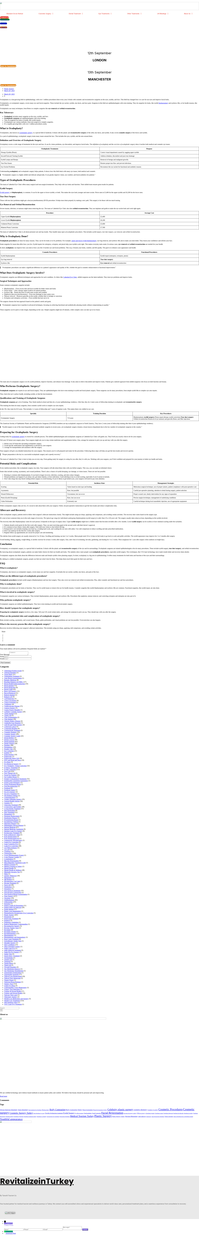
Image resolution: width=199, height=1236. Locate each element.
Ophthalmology (9, 900)
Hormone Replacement (11, 816)
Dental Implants (9, 741)
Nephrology (8, 887)
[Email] (53, 1229)
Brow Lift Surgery (10, 691)
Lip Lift (6, 850)
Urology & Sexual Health (12, 991)
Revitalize (7, 930)
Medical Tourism (9, 864)
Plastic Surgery (9, 89)
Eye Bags (7, 762)
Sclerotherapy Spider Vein (12, 941)
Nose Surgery (8, 896)
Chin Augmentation (10, 717)
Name (2, 656)
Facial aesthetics (88, 1113)
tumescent (148, 1116)
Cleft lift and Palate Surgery (13, 725)
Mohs (6, 874)
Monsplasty (8, 877)
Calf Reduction (9, 699)
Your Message (4, 654)
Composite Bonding (10, 728)
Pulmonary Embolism (11, 922)
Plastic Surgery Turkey (118, 1116)
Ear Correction (9, 751)
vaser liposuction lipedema (157, 1116)
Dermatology (8, 747)
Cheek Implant (9, 713)
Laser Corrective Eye (11, 844)
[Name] (14, 1229)
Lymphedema (8, 859)
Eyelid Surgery (69, 1113)
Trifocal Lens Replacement (13, 976)
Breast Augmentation (88, 1110)
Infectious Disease (10, 823)
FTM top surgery (141, 1113)
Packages (7, 904)
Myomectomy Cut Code (12, 881)
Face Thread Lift (9, 773)
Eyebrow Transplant (10, 768)
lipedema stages (9, 1116)
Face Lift (7, 771)
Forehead (7, 788)
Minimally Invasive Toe (12, 872)
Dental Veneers (9, 743)
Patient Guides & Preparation (13, 905)
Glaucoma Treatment (11, 805)
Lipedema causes (159, 1113)
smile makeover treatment (12, 950)
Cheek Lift (7, 715)
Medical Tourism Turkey (82, 1116)
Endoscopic (8, 756)
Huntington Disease (10, 818)
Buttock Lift (8, 697)
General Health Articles (11, 801)
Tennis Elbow (8, 963)
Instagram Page (11, 1233)
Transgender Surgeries (11, 974)
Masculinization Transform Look (15, 863)
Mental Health (8, 868)
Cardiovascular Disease (11, 706)
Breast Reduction (9, 687)
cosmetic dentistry (140, 1110)
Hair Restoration (9, 810)
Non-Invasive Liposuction (12, 892)
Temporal (7, 961)
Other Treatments (133, 14)
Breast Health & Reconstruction (14, 684)
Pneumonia (8, 917)
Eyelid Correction (10, 769)
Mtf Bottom (8, 879)
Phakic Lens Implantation (12, 911)
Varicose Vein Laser (10, 995)
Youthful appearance (11, 1119)
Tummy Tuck (8, 984)
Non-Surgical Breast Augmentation (15, 894)
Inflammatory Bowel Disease (13, 825)
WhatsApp (9, 1231)
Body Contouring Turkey (74, 1110)
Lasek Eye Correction (11, 842)
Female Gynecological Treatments (15, 779)
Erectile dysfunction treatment (54, 1113)
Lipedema (7, 851)
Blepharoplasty (45, 1110)
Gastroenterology (9, 797)
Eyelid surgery (4, 192)
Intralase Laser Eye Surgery (13, 831)
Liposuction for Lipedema (53, 1116)
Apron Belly (8, 674)
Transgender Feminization (12, 973)
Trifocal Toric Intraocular (12, 978)
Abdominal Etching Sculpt (13, 671)
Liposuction (8, 853)
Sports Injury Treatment (12, 956)
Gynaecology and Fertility (12, 807)
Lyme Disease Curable (11, 857)
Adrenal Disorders (10, 672)
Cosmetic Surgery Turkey (21, 1113)
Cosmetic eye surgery (152, 1110)
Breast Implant (9, 685)
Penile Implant (9, 909)
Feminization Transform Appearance (16, 781)
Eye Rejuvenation (79, 1113)
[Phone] (33, 1229)
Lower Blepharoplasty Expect (14, 855)
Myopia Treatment (10, 883)
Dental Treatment (75, 14)
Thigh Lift (7, 965)
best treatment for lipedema (35, 1110)
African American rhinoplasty (8, 1110)
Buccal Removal (9, 693)
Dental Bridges (9, 738)
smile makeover (142, 1116)
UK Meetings (161, 14)
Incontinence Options (11, 822)
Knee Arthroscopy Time (12, 835)
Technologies (8, 958)
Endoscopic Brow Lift (11, 758)
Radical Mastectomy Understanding (16, 924)
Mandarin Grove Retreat (14, 14)
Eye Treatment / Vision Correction (15, 766)
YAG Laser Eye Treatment (13, 1004)
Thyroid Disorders (10, 967)
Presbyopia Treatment (11, 918)
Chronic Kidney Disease (12, 721)
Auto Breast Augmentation (13, 678)
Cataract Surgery (9, 708)
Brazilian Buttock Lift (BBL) (13, 682)
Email (2, 659)
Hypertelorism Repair (11, 820)
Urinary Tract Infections (12, 989)
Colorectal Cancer (10, 726)
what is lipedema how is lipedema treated (183, 1116)
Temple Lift (8, 959)
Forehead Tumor (9, 790)
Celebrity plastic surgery (120, 1109)
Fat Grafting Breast (10, 777)
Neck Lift (7, 885)
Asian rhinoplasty (23, 1110)
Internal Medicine (10, 827)
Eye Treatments (103, 14)
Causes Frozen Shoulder (12, 710)
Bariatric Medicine (10, 680)
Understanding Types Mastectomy (15, 987)
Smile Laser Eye (9, 948)
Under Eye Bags (9, 986)
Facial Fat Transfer (10, 775)
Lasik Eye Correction (11, 846)
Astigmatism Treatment (11, 676)
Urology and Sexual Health (13, 993)
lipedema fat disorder (178, 1113)
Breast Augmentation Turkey (100, 1110)
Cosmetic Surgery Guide (12, 736)
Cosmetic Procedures (170, 1109)
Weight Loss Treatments (12, 1000)
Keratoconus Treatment (11, 833)
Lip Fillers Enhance (10, 848)
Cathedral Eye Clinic (70, 277)
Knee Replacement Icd (11, 838)
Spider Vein (8, 954)
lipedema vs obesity (41, 1116)
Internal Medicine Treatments (13, 829)
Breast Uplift (8, 689)
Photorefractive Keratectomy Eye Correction (18, 913)
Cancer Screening (10, 702)
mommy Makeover (10, 876)
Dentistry (7, 745)
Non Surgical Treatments (12, 891)
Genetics (7, 803)
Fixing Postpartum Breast (12, 784)
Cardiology (8, 704)
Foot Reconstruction (10, 786)
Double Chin (8, 749)
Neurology (7, 889)
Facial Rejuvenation (112, 1112)
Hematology (8, 814)
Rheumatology (9, 935)
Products (7, 920)
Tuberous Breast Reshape (12, 982)
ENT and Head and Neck (12, 760)
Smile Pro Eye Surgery (11, 952)
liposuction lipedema (65, 1116)
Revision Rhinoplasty (131, 1116)
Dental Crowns (9, 740)
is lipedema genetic (150, 1113)
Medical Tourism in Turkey (13, 866)
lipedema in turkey (188, 1113)
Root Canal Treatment (11, 939)
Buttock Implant (9, 695)
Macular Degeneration (11, 861)
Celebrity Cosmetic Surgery (13, 712)
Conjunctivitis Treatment (12, 730)
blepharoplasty (163, 103)
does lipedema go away (39, 1113)
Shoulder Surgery (10, 943)
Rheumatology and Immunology (14, 937)
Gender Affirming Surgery (12, 799)
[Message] (72, 1229)
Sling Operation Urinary (12, 946)
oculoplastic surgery (25, 133)
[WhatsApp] (5, 1231)
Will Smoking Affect (11, 1002)
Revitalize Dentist (10, 932)
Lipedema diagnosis (168, 1113)
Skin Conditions (9, 945)
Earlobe (6, 753)
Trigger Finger (9, 980)
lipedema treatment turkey (30, 1116)
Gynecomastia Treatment (12, 809)
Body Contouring (58, 1109)
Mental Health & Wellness (12, 870)
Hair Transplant (9, 812)
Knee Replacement (10, 836)
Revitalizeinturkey (10, 933)
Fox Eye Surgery (9, 792)
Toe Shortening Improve (12, 969)
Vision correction (169, 1116)
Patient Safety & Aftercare (12, 907)
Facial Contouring (96, 1113)
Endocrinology (9, 754)
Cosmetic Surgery (45, 14)
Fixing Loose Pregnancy (12, 782)
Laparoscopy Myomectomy (13, 840)
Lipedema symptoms (19, 1116)
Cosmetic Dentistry (10, 732)
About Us (187, 14)
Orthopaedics (8, 902)
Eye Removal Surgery (11, 764)
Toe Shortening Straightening (13, 971)
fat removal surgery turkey (130, 1113)
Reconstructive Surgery (11, 926)
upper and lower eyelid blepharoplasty (84, 241)
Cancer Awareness (10, 700)
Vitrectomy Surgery (10, 997)
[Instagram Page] (5, 1233)
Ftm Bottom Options (11, 795)
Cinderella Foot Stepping (12, 723)
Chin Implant (8, 719)
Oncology (7, 898)
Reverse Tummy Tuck (11, 928)
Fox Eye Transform (10, 794)
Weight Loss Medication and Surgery (16, 999)
